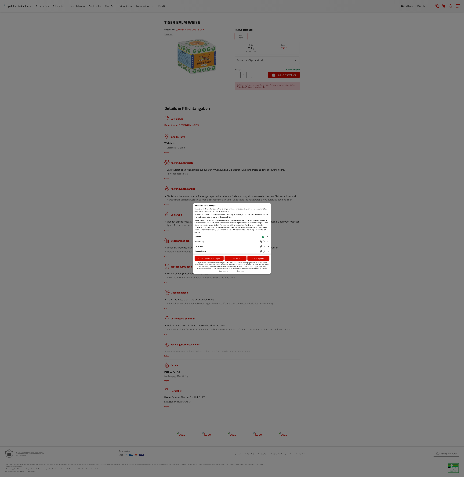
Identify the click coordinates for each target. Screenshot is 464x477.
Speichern (235, 258)
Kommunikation (200, 251)
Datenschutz (223, 271)
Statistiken (199, 246)
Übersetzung (199, 241)
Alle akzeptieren (258, 258)
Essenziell (198, 236)
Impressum (241, 271)
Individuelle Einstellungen (209, 258)
